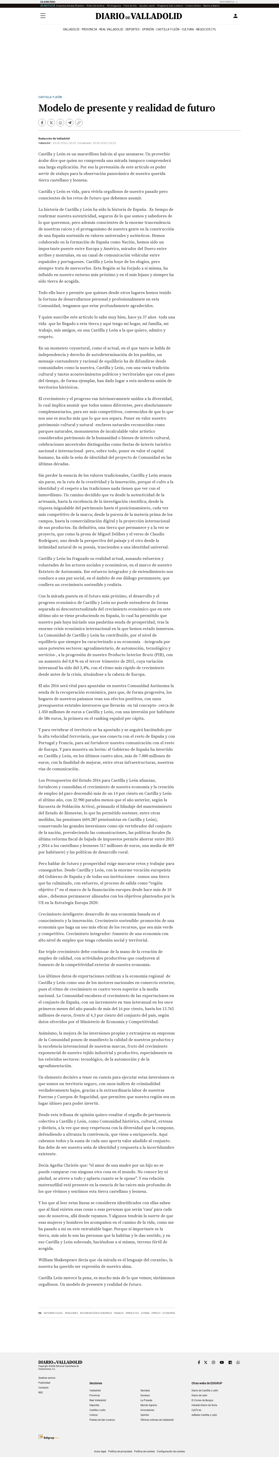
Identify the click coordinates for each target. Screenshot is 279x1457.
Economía (169, 1313)
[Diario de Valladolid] (139, 16)
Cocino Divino (193, 5)
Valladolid (71, 29)
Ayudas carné (147, 5)
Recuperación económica (96, 1313)
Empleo (156, 1313)
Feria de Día (130, 5)
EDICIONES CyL (227, 2)
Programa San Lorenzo (170, 5)
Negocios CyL (206, 29)
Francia (119, 1313)
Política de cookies (144, 1451)
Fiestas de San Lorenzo (102, 1419)
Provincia (89, 29)
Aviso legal (100, 1451)
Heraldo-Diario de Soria (204, 1405)
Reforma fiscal (53, 1313)
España (145, 1313)
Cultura (188, 29)
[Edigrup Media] (48, 1436)
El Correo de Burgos (202, 1400)
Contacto (43, 1387)
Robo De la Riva (95, 5)
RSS (40, 1392)
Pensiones (71, 1313)
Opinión (148, 29)
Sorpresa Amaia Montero (70, 5)
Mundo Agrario (149, 1405)
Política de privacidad (120, 1451)
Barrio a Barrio (211, 5)
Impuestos (132, 1313)
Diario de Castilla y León (205, 1390)
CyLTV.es (196, 1410)
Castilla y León (167, 29)
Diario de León (199, 1395)
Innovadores (147, 1410)
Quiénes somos (46, 1377)
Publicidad (44, 1382)
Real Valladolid (111, 29)
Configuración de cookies (171, 1451)
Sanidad (145, 1390)
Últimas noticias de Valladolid (157, 1419)
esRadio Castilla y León (204, 1415)
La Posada (146, 1400)
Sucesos (145, 1395)
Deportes (133, 29)
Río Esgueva (114, 5)
